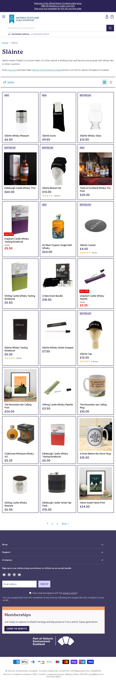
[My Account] (106, 16)
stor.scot (12, 70)
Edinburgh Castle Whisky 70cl (20, 188)
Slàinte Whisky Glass (90, 135)
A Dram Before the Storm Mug (95, 453)
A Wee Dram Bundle (52, 295)
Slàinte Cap (86, 353)
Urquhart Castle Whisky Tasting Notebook (17, 240)
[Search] (110, 28)
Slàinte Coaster (88, 245)
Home (5, 43)
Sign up (44, 584)
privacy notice (70, 593)
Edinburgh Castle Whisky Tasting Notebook (55, 455)
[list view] (111, 82)
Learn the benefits (17, 628)
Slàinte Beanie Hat (51, 188)
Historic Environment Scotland (47, 70)
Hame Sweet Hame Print (92, 502)
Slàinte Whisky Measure (17, 135)
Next (64, 523)
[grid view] (104, 82)
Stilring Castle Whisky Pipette (57, 404)
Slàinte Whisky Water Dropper (58, 347)
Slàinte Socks (49, 135)
